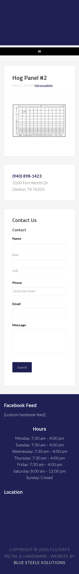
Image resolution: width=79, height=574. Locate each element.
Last (15, 270)
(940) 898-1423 (27, 176)
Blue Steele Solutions (39, 562)
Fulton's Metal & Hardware (39, 22)
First (15, 255)
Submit (22, 367)
